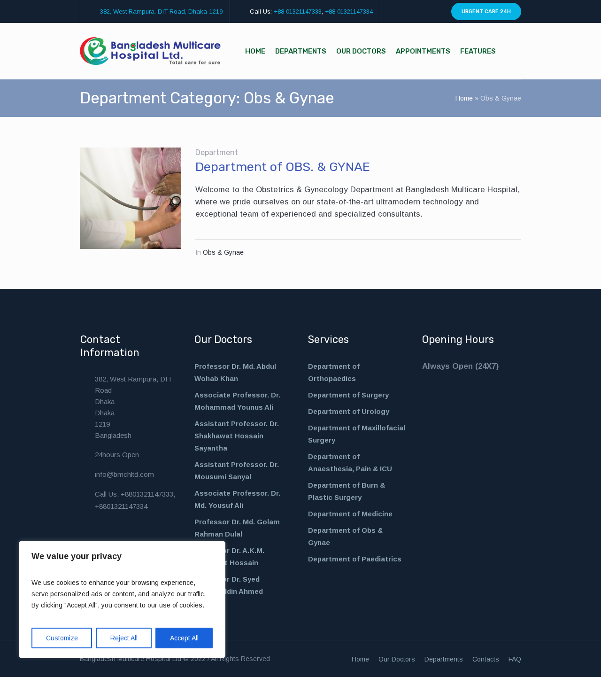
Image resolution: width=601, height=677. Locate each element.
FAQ (515, 659)
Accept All (184, 638)
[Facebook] (403, 12)
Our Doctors (396, 659)
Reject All (124, 638)
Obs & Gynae (223, 252)
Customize (62, 638)
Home (464, 98)
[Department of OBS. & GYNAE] (130, 198)
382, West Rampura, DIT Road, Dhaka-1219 (161, 11)
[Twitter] (424, 12)
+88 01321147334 (349, 11)
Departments (443, 659)
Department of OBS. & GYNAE (282, 166)
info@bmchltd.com (124, 474)
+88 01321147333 (298, 11)
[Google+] (435, 12)
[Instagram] (413, 12)
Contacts (485, 659)
